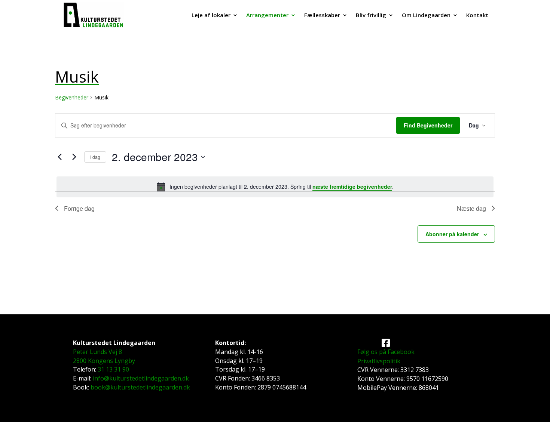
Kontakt (477, 15)
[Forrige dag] (59, 157)
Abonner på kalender (452, 234)
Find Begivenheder (428, 125)
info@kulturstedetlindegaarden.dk (141, 378)
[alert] (275, 186)
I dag (95, 157)
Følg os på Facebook (386, 352)
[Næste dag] (74, 157)
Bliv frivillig (371, 15)
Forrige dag (79, 208)
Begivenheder (71, 97)
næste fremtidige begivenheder (352, 186)
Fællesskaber (322, 15)
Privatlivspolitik (378, 361)
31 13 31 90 (113, 369)
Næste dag (471, 208)
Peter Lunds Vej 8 (97, 352)
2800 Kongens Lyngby (104, 361)
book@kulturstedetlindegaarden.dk (140, 387)
